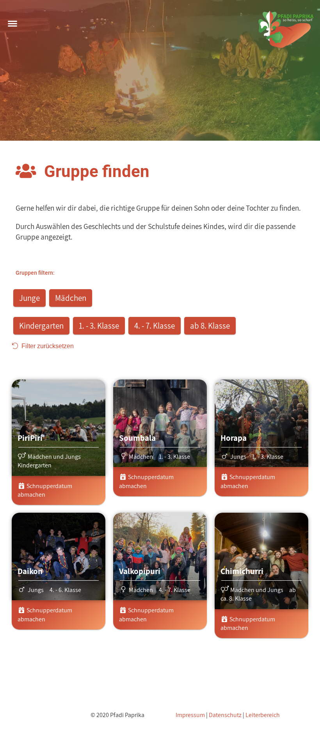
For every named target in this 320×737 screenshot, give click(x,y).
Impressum (190, 715)
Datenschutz (225, 715)
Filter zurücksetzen (46, 346)
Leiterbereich (262, 715)
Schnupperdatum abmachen (45, 490)
